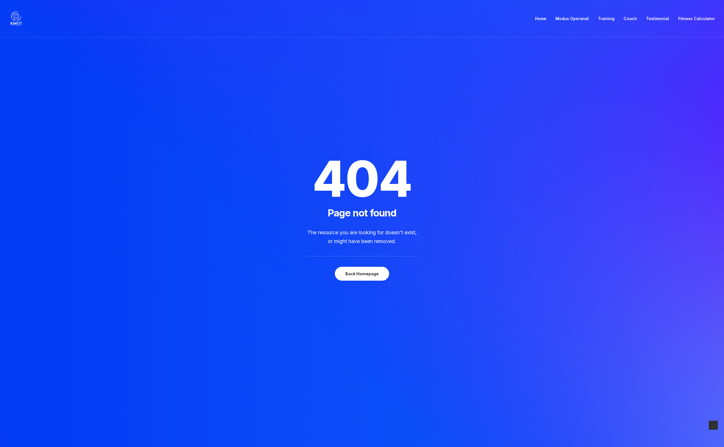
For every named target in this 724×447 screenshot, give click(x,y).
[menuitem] (542, 18)
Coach (630, 18)
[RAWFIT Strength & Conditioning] (16, 18)
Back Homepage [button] (362, 273)
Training (606, 18)
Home (540, 18)
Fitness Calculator (696, 18)
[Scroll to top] (713, 424)
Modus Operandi (572, 18)
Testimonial (657, 18)
